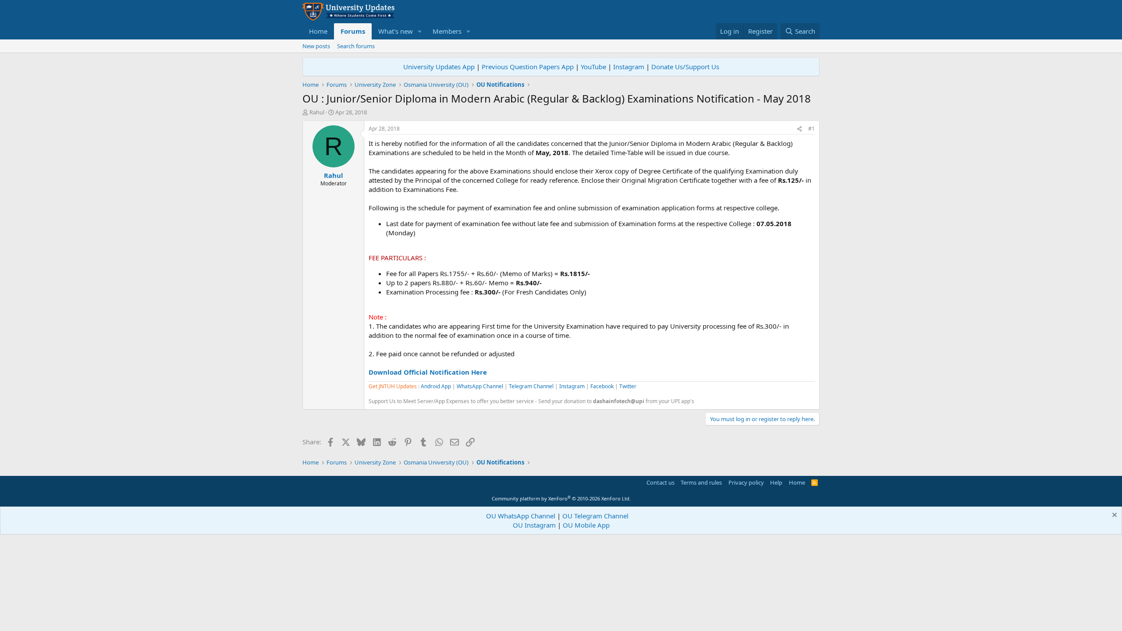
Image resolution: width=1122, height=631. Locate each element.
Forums (353, 31)
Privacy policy (746, 482)
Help (776, 482)
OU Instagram (534, 525)
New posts (316, 46)
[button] (420, 31)
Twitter (627, 386)
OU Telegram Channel (595, 515)
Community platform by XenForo (561, 498)
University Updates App (439, 66)
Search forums (356, 46)
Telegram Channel (531, 386)
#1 (811, 128)
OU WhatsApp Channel (520, 515)
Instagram (628, 66)
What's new (395, 31)
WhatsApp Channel (480, 386)
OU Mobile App (586, 525)
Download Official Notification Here (428, 372)
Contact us (660, 482)
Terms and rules (701, 482)
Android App (436, 386)
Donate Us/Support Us (685, 66)
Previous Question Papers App (528, 66)
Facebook (602, 386)
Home (318, 31)
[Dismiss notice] (1113, 516)
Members (447, 31)
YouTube (593, 66)
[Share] (799, 129)
